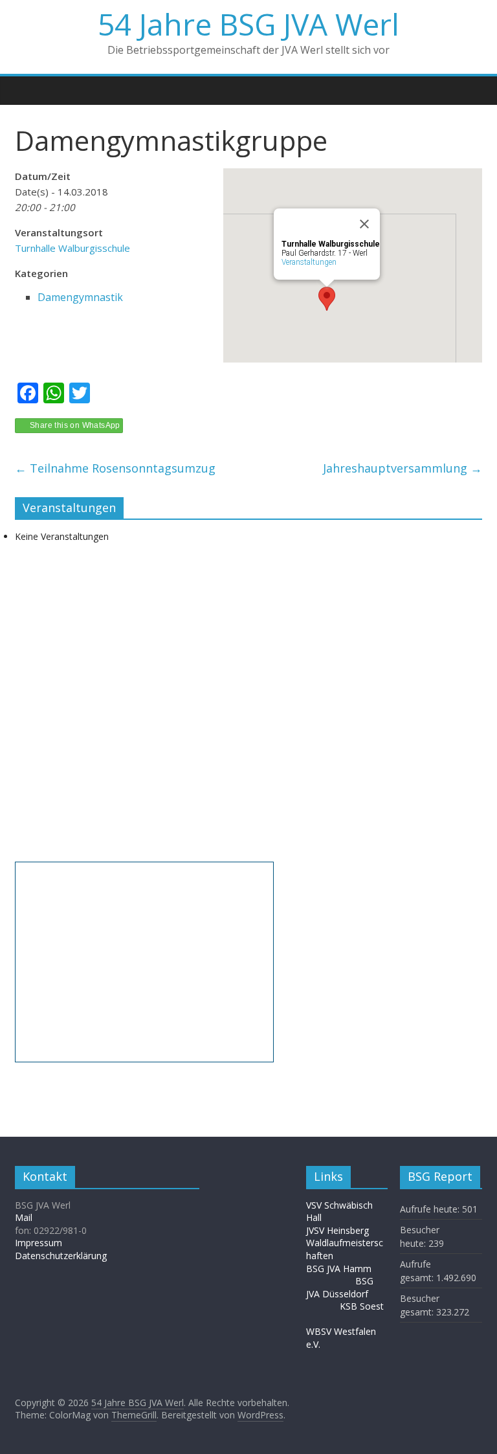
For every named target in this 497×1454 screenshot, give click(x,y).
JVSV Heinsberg (337, 1230)
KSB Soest (362, 1306)
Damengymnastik (80, 297)
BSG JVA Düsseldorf (339, 1287)
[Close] (364, 224)
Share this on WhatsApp (75, 425)
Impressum (38, 1242)
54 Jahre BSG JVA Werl (248, 24)
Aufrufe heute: (431, 1209)
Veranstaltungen (309, 262)
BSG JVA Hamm (340, 1268)
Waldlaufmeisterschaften (344, 1249)
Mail (23, 1217)
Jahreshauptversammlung (402, 468)
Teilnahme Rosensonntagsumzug (115, 468)
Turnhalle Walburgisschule (72, 247)
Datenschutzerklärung (61, 1255)
